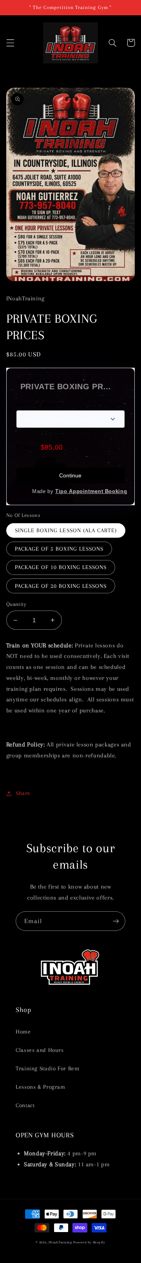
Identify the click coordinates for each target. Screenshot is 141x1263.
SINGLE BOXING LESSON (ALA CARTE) (66, 530)
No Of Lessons (36, 404)
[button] (10, 43)
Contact (25, 1105)
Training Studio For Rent (48, 1068)
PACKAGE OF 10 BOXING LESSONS (61, 567)
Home (23, 1031)
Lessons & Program (40, 1087)
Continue (70, 475)
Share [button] (23, 793)
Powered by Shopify (89, 1242)
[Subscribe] (116, 921)
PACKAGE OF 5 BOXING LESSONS (59, 549)
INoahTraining (60, 1242)
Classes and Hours (40, 1050)
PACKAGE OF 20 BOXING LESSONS (61, 586)
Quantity (16, 604)
